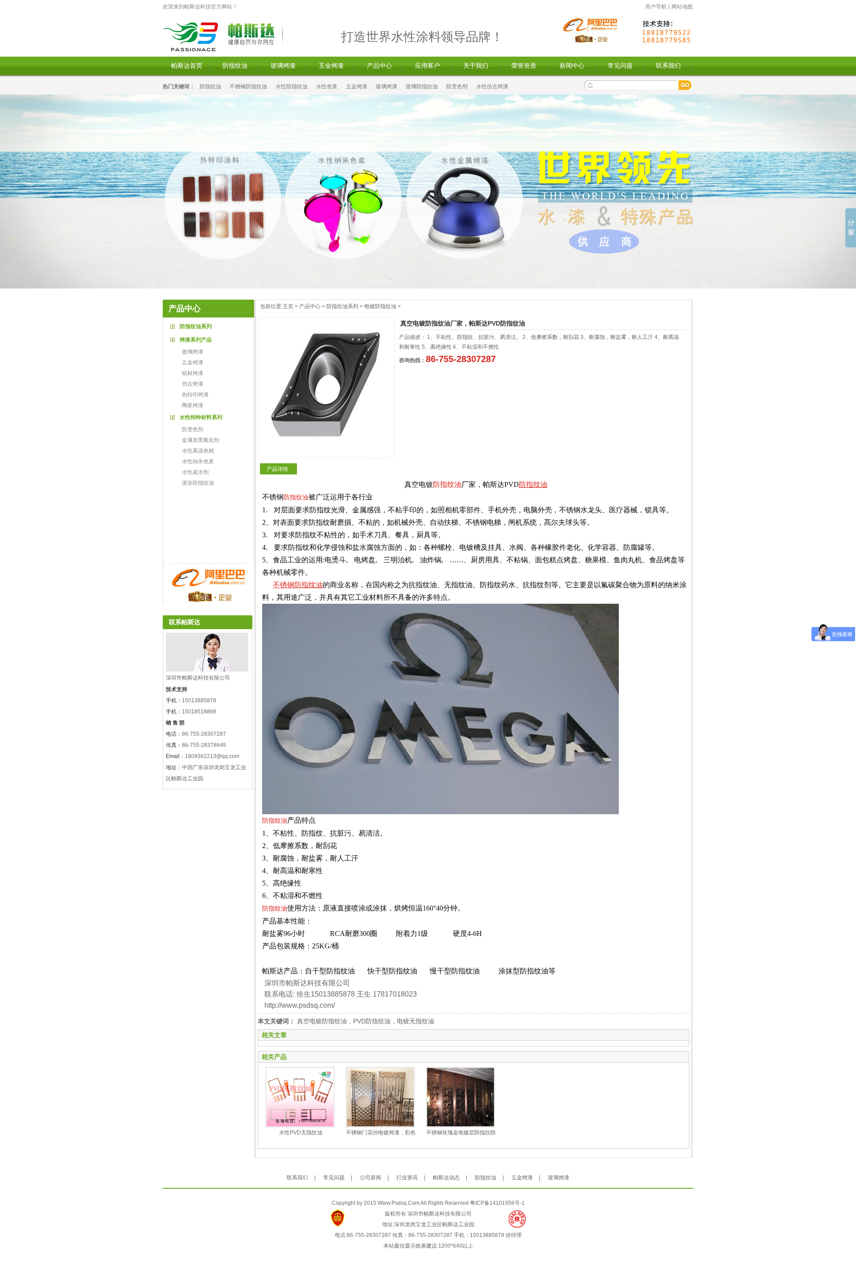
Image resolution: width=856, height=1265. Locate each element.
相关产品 (274, 1056)
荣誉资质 (523, 65)
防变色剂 (457, 86)
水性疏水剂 (195, 472)
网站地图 (682, 7)
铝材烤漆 (192, 373)
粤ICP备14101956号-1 (497, 1203)
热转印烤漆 (195, 394)
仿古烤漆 (192, 384)
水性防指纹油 (292, 86)
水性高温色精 (198, 451)
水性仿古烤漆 (492, 86)
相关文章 (274, 1034)
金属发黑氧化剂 (200, 440)
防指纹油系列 (196, 326)
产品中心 (379, 65)
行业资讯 (407, 1177)
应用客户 (427, 65)
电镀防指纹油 (380, 306)
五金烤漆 (331, 65)
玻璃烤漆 (283, 65)
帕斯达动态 (446, 1177)
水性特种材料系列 (201, 417)
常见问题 (620, 65)
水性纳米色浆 (198, 461)
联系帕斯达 (184, 622)
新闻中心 (572, 65)
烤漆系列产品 (196, 340)
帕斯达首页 (186, 65)
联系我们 (668, 65)
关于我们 (475, 65)
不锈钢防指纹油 (248, 86)
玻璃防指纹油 (422, 86)
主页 (288, 306)
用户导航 (656, 7)
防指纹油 (234, 65)
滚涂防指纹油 (198, 483)
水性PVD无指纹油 (300, 1132)
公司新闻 (370, 1177)
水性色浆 (326, 86)
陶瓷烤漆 (192, 405)
